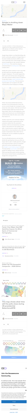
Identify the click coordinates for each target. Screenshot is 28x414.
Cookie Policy (12, 412)
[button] (26, 390)
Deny (14, 405)
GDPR (16, 412)
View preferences (14, 409)
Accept (14, 401)
